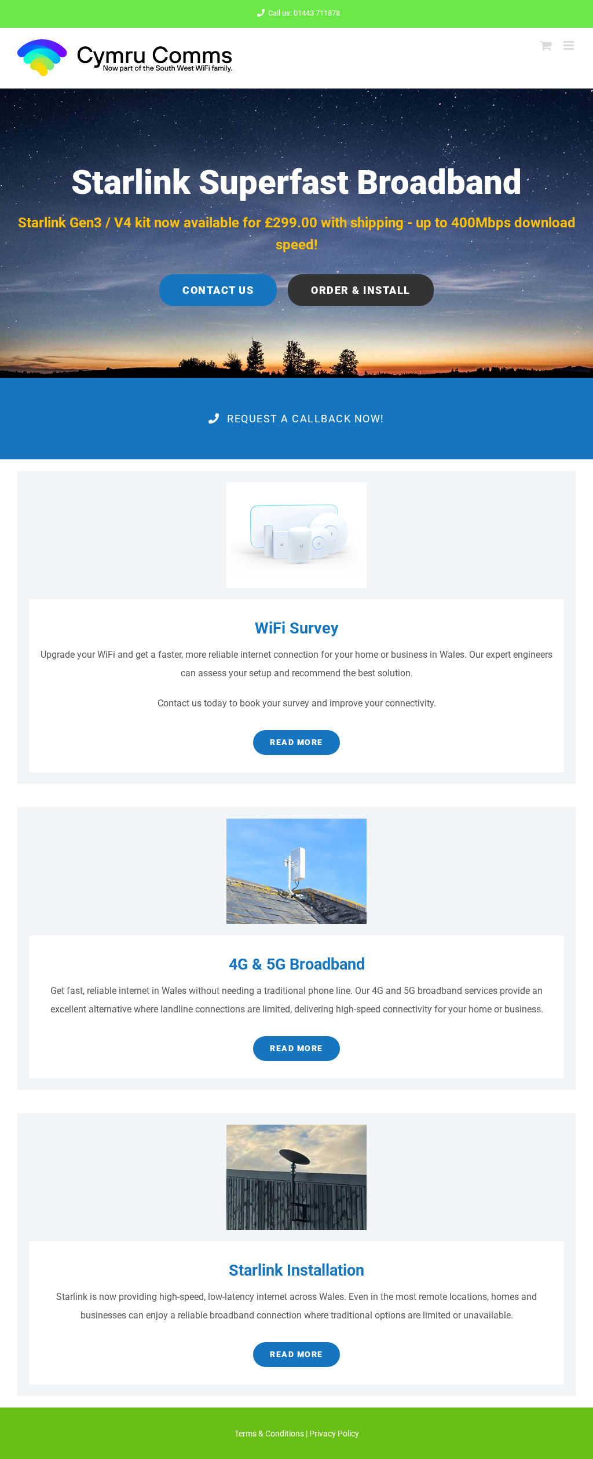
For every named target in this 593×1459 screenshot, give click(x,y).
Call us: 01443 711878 (304, 13)
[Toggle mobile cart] (546, 45)
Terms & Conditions (269, 1433)
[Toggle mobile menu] (569, 45)
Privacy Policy (334, 1433)
